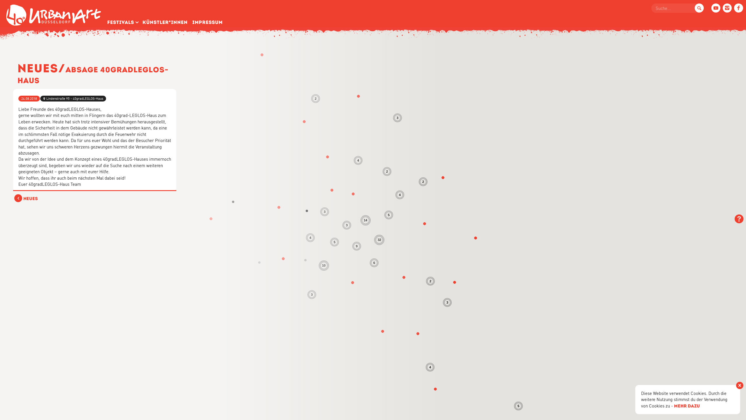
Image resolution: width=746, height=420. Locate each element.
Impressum (207, 22)
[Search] (699, 8)
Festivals (120, 22)
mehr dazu (687, 406)
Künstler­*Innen (165, 22)
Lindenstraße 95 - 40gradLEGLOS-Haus (74, 99)
